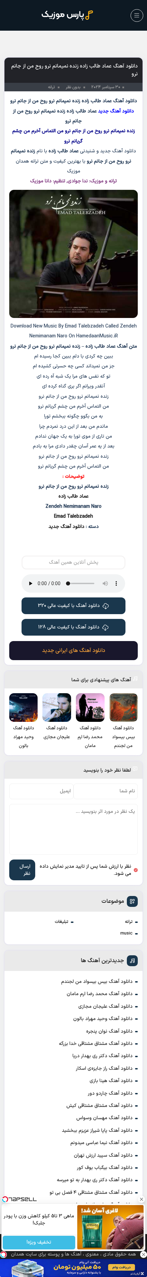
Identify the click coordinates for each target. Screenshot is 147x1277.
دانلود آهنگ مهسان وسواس (104, 1118)
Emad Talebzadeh (73, 516)
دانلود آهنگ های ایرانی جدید (73, 651)
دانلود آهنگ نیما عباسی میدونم (101, 1142)
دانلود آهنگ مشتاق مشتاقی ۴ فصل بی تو (91, 1192)
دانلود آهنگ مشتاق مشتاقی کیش (99, 1105)
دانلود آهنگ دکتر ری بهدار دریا (102, 1056)
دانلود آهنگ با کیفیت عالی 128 (68, 627)
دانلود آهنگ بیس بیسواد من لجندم (97, 981)
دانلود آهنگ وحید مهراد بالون (103, 1018)
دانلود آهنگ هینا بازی (111, 1080)
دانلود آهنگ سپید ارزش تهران (103, 1155)
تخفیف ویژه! (39, 1242)
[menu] (137, 15)
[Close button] (141, 1199)
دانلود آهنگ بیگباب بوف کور (105, 1167)
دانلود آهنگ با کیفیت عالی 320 (69, 605)
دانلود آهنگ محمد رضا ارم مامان (100, 994)
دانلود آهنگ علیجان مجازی (105, 1006)
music (126, 933)
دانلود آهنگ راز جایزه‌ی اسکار (104, 1068)
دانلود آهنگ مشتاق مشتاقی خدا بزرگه (96, 1043)
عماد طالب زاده (73, 496)
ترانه (129, 921)
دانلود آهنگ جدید (66, 526)
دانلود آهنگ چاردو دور (110, 1093)
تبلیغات (61, 921)
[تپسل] (3, 1254)
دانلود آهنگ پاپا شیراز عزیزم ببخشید (97, 1130)
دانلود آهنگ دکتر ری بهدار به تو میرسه (95, 1180)
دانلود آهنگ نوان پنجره (109, 1031)
